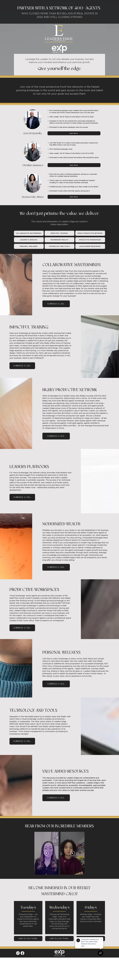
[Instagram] (18, 953)
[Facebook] (22, 953)
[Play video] (46, 853)
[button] (74, 133)
